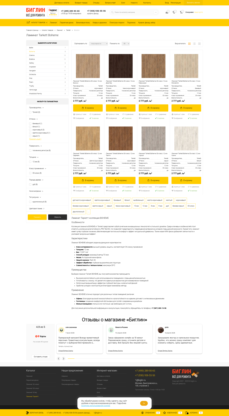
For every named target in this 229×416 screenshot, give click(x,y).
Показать (37, 217)
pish (167, 327)
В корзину (89, 108)
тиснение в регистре (42, 150)
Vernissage (33, 90)
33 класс (37, 173)
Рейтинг (53, 13)
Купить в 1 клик (81, 114)
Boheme (32, 51)
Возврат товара (81, 3)
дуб (35, 184)
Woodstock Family (35, 93)
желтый (169, 200)
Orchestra (32, 74)
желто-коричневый (154, 200)
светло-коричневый (41, 133)
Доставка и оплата (61, 3)
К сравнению (96, 114)
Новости (134, 3)
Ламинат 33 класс (32, 388)
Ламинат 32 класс (32, 384)
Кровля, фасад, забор (146, 23)
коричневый (38, 130)
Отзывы (96, 3)
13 (65, 55)
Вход (167, 3)
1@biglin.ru (140, 380)
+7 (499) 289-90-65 (70, 11)
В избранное (80, 118)
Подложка (131, 23)
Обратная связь (36, 413)
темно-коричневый (123, 206)
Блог (123, 3)
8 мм (153, 206)
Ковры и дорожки (100, 23)
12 (65, 59)
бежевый (37, 123)
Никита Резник (121, 327)
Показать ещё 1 (35, 139)
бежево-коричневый (81, 206)
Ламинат (53, 23)
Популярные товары (69, 380)
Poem (31, 82)
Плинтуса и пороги (117, 23)
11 (65, 71)
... (88, 212)
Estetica (32, 59)
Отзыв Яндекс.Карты (65, 351)
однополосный (40, 202)
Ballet (31, 48)
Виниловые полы (83, 23)
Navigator (32, 71)
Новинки (65, 376)
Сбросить (57, 217)
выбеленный (138, 200)
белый (36, 127)
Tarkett (36, 112)
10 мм (136, 206)
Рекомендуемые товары (70, 384)
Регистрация (176, 3)
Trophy (31, 86)
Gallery (31, 63)
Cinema (31, 55)
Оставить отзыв (40, 356)
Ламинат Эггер (31, 392)
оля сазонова (71, 327)
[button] (58, 359)
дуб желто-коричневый (82, 200)
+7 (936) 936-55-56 (96, 10)
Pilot (30, 78)
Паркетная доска (66, 23)
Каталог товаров (38, 22)
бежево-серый (178, 206)
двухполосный (78, 212)
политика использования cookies (95, 406)
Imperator (32, 67)
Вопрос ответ (110, 3)
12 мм (36, 162)
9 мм (160, 206)
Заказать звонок (193, 3)
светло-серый (97, 206)
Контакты (147, 3)
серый (36, 136)
